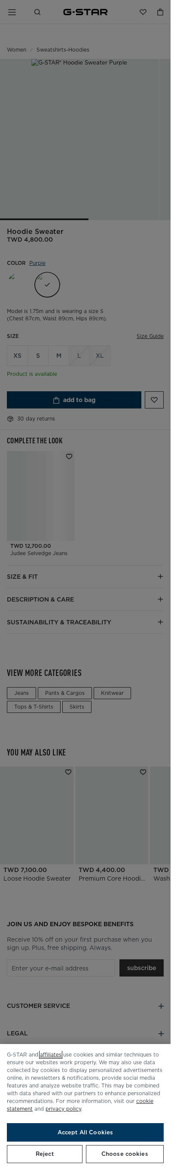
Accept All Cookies (85, 1132)
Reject (45, 1154)
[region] (85, 1107)
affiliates (50, 1054)
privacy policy (63, 1109)
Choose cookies (124, 1154)
